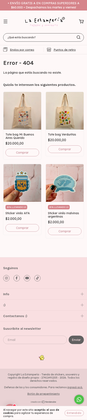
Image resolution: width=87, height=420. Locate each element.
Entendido (74, 413)
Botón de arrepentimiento (43, 393)
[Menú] (5, 22)
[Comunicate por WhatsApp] (79, 399)
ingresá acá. (75, 387)
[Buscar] (79, 37)
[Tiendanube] (43, 402)
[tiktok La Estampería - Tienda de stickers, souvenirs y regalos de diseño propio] (37, 278)
